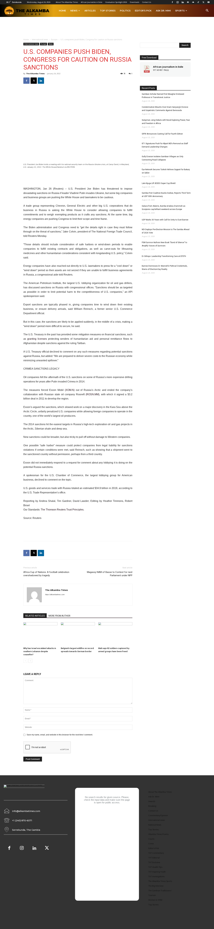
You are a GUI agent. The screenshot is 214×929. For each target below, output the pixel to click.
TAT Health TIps (155, 867)
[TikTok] (198, 2)
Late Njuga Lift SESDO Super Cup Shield (158, 183)
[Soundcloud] (193, 2)
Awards (151, 801)
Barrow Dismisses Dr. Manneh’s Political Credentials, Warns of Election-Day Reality (165, 267)
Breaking (152, 806)
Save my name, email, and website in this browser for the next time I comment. (60, 735)
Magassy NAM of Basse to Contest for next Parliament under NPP (109, 574)
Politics (125, 10)
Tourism (152, 895)
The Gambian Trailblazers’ (160, 890)
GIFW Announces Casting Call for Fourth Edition (162, 134)
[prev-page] (25, 661)
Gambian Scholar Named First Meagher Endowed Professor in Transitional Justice (163, 95)
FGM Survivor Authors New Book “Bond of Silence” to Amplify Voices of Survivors (164, 244)
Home (62, 10)
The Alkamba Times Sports (160, 881)
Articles (90, 10)
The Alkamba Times (35, 73)
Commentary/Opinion (158, 815)
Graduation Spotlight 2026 (116, 2)
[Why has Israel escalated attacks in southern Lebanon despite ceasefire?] (40, 634)
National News (154, 824)
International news (40, 39)
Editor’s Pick (143, 10)
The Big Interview (155, 886)
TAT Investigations (156, 876)
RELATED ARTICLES (35, 616)
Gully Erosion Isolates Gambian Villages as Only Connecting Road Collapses (162, 158)
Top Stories (107, 10)
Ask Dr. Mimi (163, 10)
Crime (151, 843)
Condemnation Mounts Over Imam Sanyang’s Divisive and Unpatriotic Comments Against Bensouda (165, 108)
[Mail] (187, 2)
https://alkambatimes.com (55, 594)
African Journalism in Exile (168, 66)
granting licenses (37, 338)
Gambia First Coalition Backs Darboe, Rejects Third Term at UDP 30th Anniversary (166, 194)
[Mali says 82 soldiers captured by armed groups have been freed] (115, 634)
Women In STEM (155, 900)
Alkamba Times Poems (158, 834)
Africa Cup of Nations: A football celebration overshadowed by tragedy (46, 574)
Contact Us (146, 2)
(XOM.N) (70, 390)
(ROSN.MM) (92, 394)
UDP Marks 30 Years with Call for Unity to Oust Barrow (165, 220)
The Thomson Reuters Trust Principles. (62, 509)
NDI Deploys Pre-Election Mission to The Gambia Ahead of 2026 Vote (165, 231)
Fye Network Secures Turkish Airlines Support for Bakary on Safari (166, 171)
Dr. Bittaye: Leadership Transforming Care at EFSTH (164, 256)
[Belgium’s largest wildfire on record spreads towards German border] (78, 634)
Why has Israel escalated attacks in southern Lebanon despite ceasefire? (39, 651)
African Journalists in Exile (91, 2)
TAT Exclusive (154, 862)
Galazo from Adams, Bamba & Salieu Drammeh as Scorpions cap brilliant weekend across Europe (163, 207)
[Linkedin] (182, 2)
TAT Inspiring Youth (157, 871)
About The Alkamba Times (67, 2)
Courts (151, 839)
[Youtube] (208, 2)
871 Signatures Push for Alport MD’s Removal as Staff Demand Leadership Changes (165, 145)
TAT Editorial (154, 857)
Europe (54, 39)
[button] (207, 11)
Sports (180, 10)
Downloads (134, 2)
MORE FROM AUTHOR (59, 616)
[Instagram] (177, 2)
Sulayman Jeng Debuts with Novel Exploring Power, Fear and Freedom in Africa (166, 121)
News (73, 10)
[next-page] (30, 661)
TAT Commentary (156, 853)
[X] (203, 2)
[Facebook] (172, 2)
